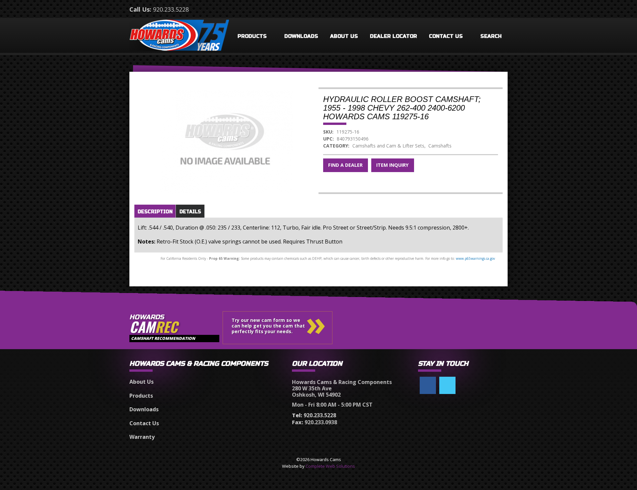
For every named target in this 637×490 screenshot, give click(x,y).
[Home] (179, 34)
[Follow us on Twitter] (447, 385)
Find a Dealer (345, 165)
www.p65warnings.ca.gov (475, 258)
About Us (344, 36)
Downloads (301, 36)
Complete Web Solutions (330, 466)
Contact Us (446, 36)
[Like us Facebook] (428, 385)
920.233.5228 (171, 9)
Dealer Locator (393, 36)
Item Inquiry (392, 165)
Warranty (142, 437)
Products (252, 36)
